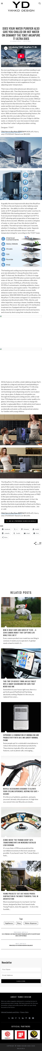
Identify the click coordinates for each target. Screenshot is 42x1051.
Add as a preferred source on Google (22, 521)
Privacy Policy (24, 1012)
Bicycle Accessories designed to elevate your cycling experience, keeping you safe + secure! (21, 791)
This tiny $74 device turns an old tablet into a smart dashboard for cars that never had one (19, 684)
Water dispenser (31, 923)
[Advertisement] (21, 20)
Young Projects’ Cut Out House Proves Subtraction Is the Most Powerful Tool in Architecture (20, 896)
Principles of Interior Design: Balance (21, 944)
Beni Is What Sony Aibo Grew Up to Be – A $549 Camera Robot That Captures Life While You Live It (19, 632)
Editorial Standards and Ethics (10, 1012)
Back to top (20, 1048)
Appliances (9, 923)
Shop (19, 923)
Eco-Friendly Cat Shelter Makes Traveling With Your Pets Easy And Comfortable (21, 933)
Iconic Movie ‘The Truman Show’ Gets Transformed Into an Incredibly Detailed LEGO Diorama (19, 842)
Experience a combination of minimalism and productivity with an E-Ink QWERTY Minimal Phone (21, 737)
